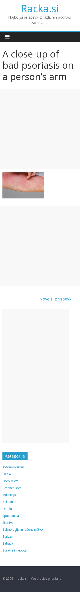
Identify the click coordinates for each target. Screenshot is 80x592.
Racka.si (40, 8)
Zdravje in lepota (14, 550)
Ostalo (7, 509)
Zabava (7, 543)
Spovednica (10, 515)
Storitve (8, 522)
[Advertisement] (40, 129)
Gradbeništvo (12, 488)
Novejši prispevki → (59, 299)
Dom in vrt (10, 481)
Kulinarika (9, 502)
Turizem (8, 536)
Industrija (9, 495)
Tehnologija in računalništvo (22, 529)
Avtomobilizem (13, 467)
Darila (6, 474)
